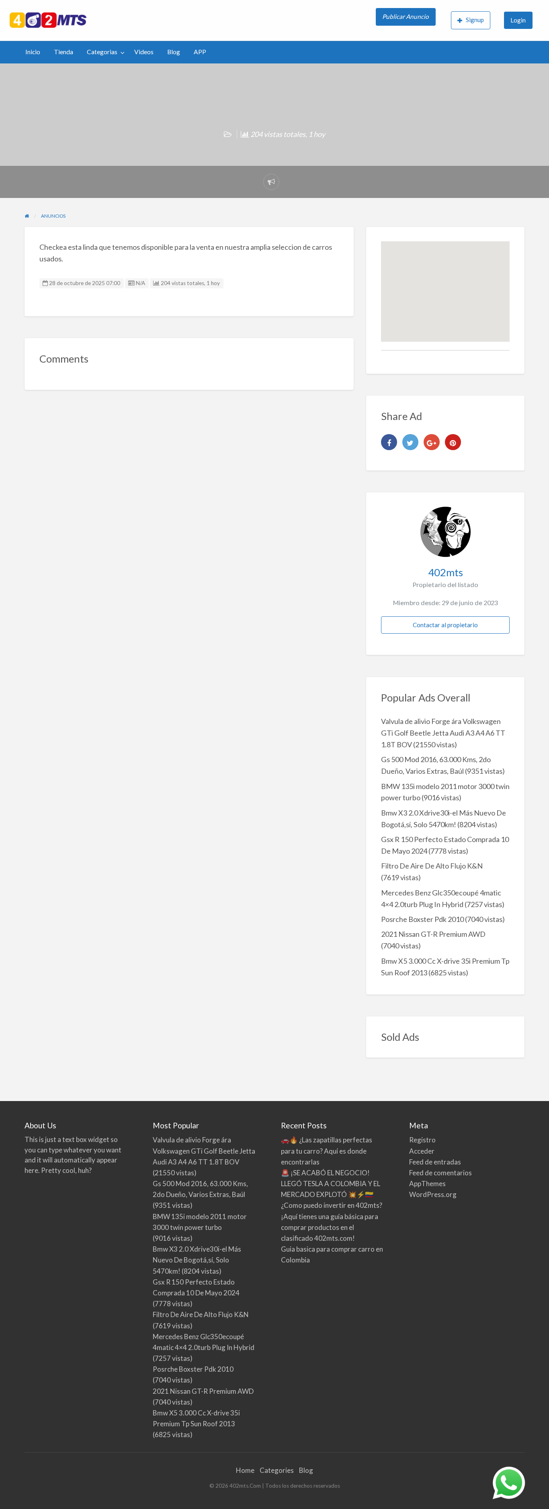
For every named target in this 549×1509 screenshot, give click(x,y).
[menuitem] (406, 20)
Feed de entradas (435, 1162)
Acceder (421, 1151)
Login (518, 20)
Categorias (102, 51)
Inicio (32, 51)
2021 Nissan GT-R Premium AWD (433, 934)
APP (200, 51)
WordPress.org (433, 1194)
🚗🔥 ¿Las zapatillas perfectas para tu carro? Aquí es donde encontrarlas (326, 1151)
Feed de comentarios (440, 1172)
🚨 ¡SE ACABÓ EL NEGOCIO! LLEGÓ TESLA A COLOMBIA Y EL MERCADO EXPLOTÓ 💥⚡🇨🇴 (330, 1183)
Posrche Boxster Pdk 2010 (422, 919)
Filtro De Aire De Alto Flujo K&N (432, 865)
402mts (445, 572)
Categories (277, 1470)
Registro (422, 1140)
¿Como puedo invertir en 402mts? (331, 1205)
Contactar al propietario (445, 624)
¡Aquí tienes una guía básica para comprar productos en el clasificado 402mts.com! (329, 1227)
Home (245, 1470)
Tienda (63, 51)
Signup (475, 19)
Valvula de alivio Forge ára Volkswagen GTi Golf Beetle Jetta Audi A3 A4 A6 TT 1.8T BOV (443, 733)
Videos (144, 51)
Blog (173, 51)
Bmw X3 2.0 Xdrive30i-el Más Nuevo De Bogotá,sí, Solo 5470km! (197, 1260)
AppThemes (427, 1183)
